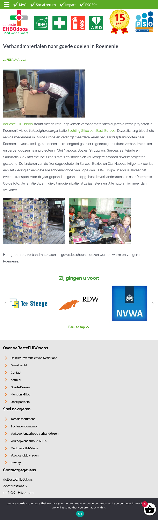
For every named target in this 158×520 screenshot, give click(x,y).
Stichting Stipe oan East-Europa (91, 131)
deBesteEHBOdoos (18, 124)
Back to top (76, 327)
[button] (5, 303)
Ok (80, 513)
